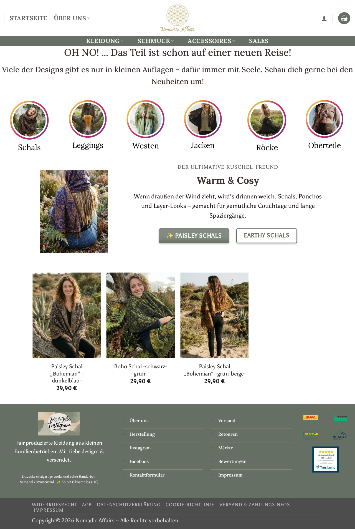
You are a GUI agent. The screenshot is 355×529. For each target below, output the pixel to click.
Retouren (228, 434)
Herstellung (142, 434)
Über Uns (70, 18)
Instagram (141, 447)
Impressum (230, 475)
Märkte (225, 447)
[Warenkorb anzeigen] (344, 18)
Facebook (139, 461)
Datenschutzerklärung (129, 504)
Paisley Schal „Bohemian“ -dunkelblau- (67, 373)
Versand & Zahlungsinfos (254, 504)
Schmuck (154, 41)
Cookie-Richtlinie (190, 504)
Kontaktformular (147, 475)
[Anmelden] (324, 18)
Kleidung (103, 41)
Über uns (139, 420)
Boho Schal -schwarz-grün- (140, 370)
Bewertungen (232, 461)
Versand (226, 420)
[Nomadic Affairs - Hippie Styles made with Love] (177, 18)
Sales (258, 41)
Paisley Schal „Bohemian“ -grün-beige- (214, 370)
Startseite (29, 18)
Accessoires (209, 41)
